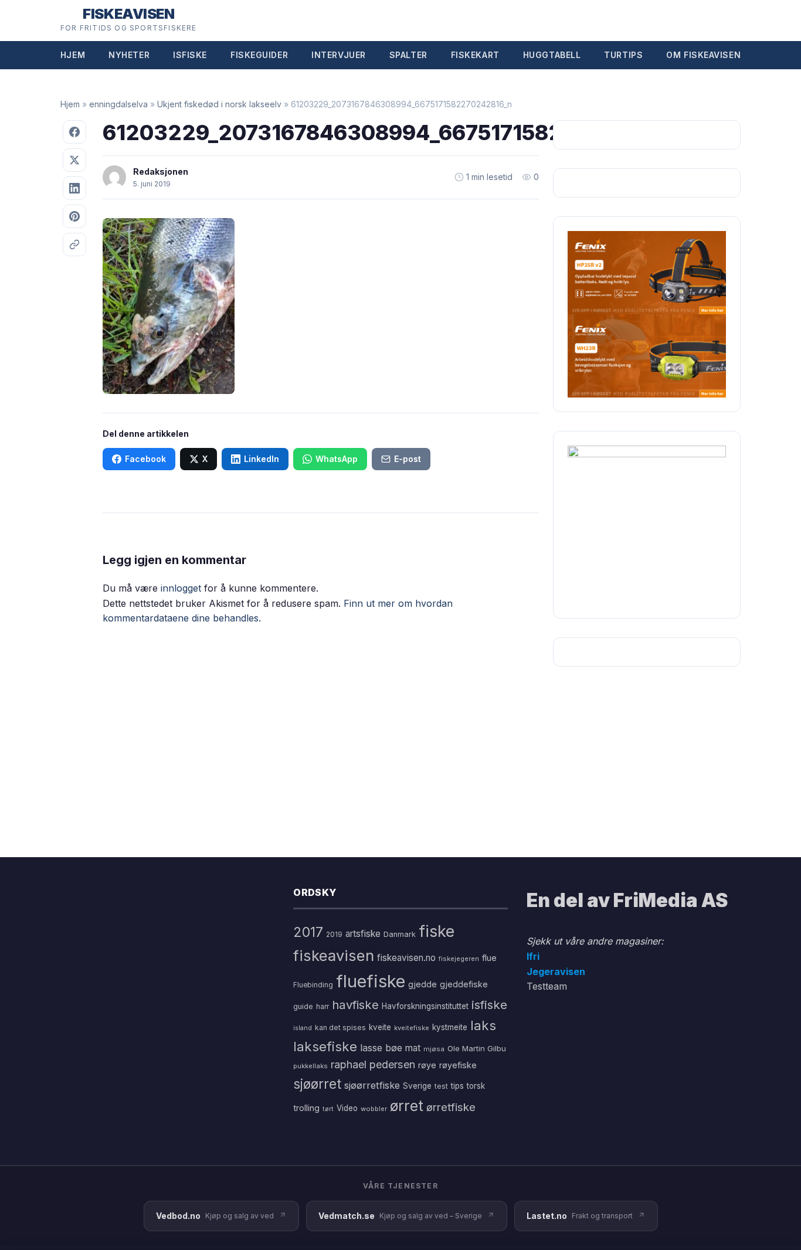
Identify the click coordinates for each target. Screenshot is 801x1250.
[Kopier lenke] (74, 244)
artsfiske (363, 933)
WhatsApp (336, 459)
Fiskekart (475, 55)
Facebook (145, 459)
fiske (436, 931)
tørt (328, 1109)
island (302, 1028)
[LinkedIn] (74, 188)
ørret (406, 1106)
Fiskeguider (259, 55)
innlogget (181, 588)
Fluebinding (313, 985)
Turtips (623, 55)
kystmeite (449, 1027)
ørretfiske (451, 1106)
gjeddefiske (464, 984)
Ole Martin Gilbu (476, 1048)
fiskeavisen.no (406, 957)
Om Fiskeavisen (703, 55)
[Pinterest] (74, 216)
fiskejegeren (459, 959)
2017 (308, 932)
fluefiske (370, 981)
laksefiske (325, 1046)
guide (303, 1006)
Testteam (547, 986)
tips (457, 1086)
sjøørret (317, 1084)
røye (427, 1065)
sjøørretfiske (372, 1085)
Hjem (72, 55)
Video (347, 1108)
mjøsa (433, 1049)
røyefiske (458, 1065)
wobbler (374, 1109)
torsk (476, 1086)
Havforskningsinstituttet (425, 1006)
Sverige (417, 1086)
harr (322, 1006)
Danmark (399, 934)
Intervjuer (338, 55)
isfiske (489, 1004)
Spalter (408, 55)
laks (483, 1025)
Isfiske (190, 55)
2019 (334, 934)
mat (412, 1048)
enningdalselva (118, 104)
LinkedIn (261, 459)
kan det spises (340, 1027)
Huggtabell (552, 55)
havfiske (355, 1004)
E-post (407, 459)
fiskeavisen (333, 955)
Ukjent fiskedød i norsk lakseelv (219, 104)
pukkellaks (310, 1066)
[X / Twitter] (74, 160)
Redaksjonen (160, 171)
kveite (380, 1027)
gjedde (422, 984)
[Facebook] (74, 132)
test (441, 1086)
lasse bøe (381, 1048)
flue (489, 958)
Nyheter (129, 55)
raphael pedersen (373, 1064)
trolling (306, 1108)
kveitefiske (411, 1028)
